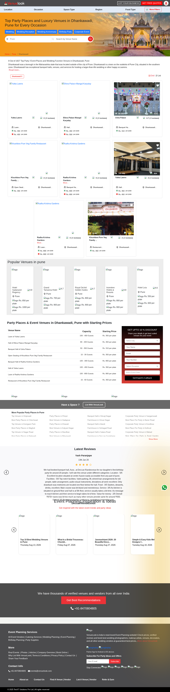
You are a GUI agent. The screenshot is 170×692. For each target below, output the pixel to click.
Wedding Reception (25, 32)
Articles (32, 652)
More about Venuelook (147, 641)
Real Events (14, 652)
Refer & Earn (108, 680)
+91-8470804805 (85, 608)
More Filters (154, 9)
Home (11, 680)
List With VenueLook (94, 405)
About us (24, 680)
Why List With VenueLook (19, 655)
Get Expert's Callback (142, 378)
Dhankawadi (16, 76)
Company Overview (46, 652)
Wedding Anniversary (46, 32)
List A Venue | (82, 680)
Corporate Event (82, 32)
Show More (153, 439)
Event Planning (67, 637)
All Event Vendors (16, 637)
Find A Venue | (56, 680)
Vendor (67, 680)
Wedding (10, 32)
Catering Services (33, 637)
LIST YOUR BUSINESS (128, 3)
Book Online (61, 652)
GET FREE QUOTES (151, 3)
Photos (24, 652)
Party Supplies (32, 640)
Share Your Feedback (18, 658)
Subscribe (115, 661)
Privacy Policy (57, 655)
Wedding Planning (51, 637)
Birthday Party (65, 32)
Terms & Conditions (41, 655)
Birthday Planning (16, 640)
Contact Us (70, 655)
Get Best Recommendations (83, 600)
